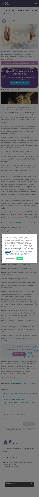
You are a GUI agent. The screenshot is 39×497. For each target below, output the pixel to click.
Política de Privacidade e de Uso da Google (16, 255)
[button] (11, 258)
